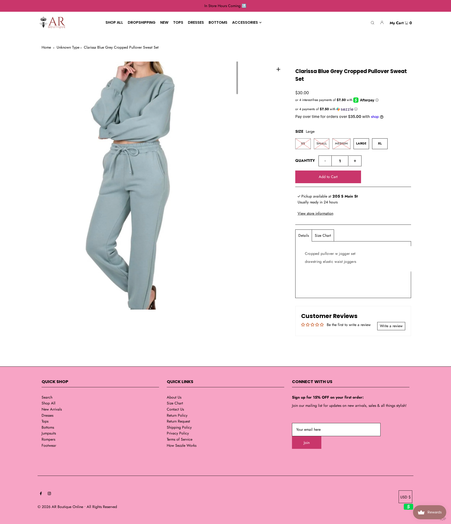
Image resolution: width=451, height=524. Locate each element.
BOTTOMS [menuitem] (218, 22)
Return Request (178, 421)
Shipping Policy (179, 427)
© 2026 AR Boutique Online (60, 506)
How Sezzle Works (181, 445)
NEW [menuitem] (164, 22)
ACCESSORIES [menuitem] (245, 22)
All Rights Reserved (102, 506)
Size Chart (323, 235)
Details (303, 235)
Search (47, 397)
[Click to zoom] (278, 69)
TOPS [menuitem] (178, 22)
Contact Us (175, 409)
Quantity (305, 160)
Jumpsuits (49, 433)
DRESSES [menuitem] (196, 22)
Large (361, 143)
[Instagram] (49, 494)
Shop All (48, 403)
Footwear (49, 445)
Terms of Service (179, 439)
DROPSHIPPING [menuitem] (142, 22)
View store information (315, 213)
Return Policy (177, 415)
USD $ (405, 497)
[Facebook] (41, 494)
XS (303, 143)
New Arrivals (52, 409)
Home (46, 47)
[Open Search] (372, 22)
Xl (380, 143)
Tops (45, 421)
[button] (353, 109)
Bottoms (48, 427)
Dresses (47, 415)
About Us (174, 397)
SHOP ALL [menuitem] (114, 22)
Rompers (48, 439)
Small (321, 143)
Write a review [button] (391, 326)
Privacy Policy (178, 433)
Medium (341, 143)
